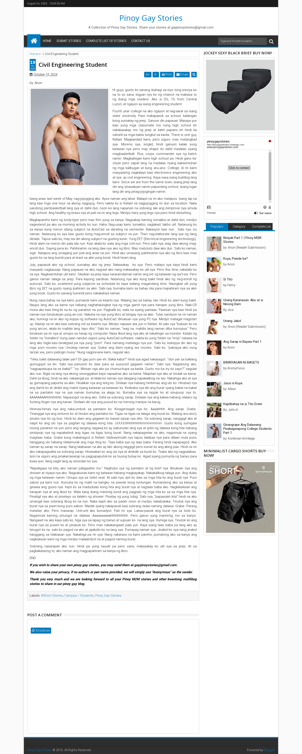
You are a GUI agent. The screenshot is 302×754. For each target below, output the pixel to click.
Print (168, 74)
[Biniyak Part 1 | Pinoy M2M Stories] (214, 244)
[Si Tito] (214, 285)
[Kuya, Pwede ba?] (214, 264)
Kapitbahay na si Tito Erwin (242, 404)
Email (184, 74)
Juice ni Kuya (232, 383)
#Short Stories (52, 596)
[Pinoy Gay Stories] (33, 40)
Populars (216, 226)
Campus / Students (79, 596)
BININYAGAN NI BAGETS (241, 362)
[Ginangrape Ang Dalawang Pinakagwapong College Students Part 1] (214, 431)
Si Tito (228, 279)
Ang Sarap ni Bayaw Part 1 (242, 342)
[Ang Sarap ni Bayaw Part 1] (214, 348)
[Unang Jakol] (214, 327)
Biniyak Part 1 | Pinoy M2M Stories (242, 240)
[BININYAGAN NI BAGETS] (214, 368)
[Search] (271, 41)
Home (47, 41)
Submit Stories (69, 41)
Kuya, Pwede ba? (235, 259)
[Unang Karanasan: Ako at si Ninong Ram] (214, 306)
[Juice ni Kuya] (214, 389)
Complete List (261, 226)
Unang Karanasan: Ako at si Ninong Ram (243, 302)
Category (239, 226)
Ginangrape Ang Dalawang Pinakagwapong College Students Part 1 (247, 429)
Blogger (269, 750)
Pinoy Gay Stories (151, 18)
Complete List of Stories (106, 41)
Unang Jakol (232, 321)
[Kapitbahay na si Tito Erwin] (214, 410)
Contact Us (140, 41)
